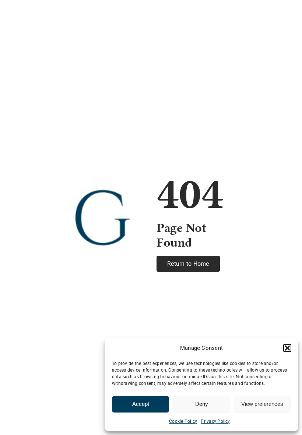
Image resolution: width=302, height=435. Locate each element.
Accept (140, 404)
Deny (201, 404)
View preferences (262, 404)
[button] (287, 348)
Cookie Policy (183, 421)
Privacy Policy (215, 421)
